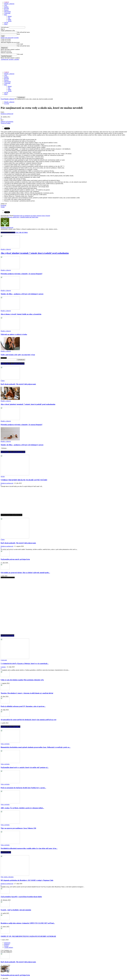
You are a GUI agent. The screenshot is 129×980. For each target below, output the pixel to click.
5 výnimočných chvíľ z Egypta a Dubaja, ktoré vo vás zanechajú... (25, 663)
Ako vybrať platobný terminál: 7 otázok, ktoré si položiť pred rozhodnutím (35, 253)
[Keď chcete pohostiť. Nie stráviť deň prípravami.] (10, 379)
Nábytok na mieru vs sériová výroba (14, 334)
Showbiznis (7, 11)
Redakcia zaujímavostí (7, 113)
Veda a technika (5, 744)
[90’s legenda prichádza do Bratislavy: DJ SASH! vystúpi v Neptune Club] (15, 875)
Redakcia (6, 944)
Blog (5, 14)
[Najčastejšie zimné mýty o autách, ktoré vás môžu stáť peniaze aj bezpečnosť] (10, 762)
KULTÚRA (6, 852)
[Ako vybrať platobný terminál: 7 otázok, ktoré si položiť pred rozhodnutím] (10, 248)
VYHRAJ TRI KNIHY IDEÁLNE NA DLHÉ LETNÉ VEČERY (24, 480)
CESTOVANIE (7, 635)
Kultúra (6, 7)
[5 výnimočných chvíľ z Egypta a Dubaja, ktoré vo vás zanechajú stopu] (15, 658)
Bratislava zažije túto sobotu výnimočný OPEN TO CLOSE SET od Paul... (28, 923)
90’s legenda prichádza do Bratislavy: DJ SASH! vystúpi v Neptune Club (27, 880)
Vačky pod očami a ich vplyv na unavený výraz (18, 355)
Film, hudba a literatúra (7, 877)
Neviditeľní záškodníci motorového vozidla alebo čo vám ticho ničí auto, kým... (29, 848)
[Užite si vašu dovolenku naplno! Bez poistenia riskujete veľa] (5, 676)
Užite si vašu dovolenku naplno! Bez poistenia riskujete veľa (22, 680)
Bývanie (6, 8)
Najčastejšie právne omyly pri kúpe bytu (15, 559)
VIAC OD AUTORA (21, 232)
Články (3, 380)
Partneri (6, 946)
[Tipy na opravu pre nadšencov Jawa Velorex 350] (10, 823)
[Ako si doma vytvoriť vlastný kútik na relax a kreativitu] (10, 309)
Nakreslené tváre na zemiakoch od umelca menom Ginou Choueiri (31, 215)
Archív (10, 21)
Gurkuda (3, 667)
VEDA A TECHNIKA (10, 727)
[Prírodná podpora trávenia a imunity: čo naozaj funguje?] (10, 268)
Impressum (7, 942)
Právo (5, 24)
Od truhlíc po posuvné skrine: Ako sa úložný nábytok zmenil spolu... (25, 572)
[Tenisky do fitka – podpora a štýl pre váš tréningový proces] (10, 289)
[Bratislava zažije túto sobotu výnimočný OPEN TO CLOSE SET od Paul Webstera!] (5, 919)
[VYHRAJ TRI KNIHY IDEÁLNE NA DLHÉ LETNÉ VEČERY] (15, 475)
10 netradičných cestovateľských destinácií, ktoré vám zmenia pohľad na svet (28, 720)
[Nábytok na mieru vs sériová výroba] (10, 329)
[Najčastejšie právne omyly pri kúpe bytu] (5, 556)
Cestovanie (7, 13)
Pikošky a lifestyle (9, 3)
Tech (5, 5)
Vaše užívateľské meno (23, 32)
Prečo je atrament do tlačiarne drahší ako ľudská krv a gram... (23, 788)
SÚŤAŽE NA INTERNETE (13, 452)
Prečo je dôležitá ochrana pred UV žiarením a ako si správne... (23, 706)
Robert (9, 16)
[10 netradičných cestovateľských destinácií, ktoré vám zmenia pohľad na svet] (5, 716)
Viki (9, 18)
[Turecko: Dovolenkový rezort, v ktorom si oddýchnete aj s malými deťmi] (5, 689)
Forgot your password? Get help (10, 37)
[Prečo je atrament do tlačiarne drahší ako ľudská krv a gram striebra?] (10, 782)
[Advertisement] (33, 64)
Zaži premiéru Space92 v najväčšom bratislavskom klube (21, 897)
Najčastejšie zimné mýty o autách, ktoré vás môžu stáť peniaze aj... (25, 767)
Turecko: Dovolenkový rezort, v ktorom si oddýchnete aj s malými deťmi (27, 693)
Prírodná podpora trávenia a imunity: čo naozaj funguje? (21, 274)
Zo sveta (6, 103)
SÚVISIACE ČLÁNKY (8, 232)
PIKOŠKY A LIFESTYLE (12, 363)
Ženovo (6, 10)
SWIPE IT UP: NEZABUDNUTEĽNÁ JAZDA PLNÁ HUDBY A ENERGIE (28, 936)
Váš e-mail (20, 44)
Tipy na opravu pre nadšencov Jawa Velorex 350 (18, 828)
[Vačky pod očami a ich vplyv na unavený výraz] (10, 349)
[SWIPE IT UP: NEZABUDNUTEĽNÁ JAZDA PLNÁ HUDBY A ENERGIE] (5, 933)
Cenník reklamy (8, 947)
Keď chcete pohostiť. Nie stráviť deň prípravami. (18, 384)
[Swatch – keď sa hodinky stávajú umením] (5, 906)
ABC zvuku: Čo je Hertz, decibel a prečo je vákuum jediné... (22, 808)
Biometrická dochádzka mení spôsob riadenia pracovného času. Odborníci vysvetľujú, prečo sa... (36, 747)
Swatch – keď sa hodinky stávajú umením (16, 910)
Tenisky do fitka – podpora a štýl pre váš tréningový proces (22, 294)
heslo (18, 34)
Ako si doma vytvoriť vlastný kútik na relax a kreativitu (21, 314)
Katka (9, 19)
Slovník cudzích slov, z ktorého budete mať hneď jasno (23, 217)
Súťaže (6, 22)
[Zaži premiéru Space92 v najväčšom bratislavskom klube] (5, 893)
